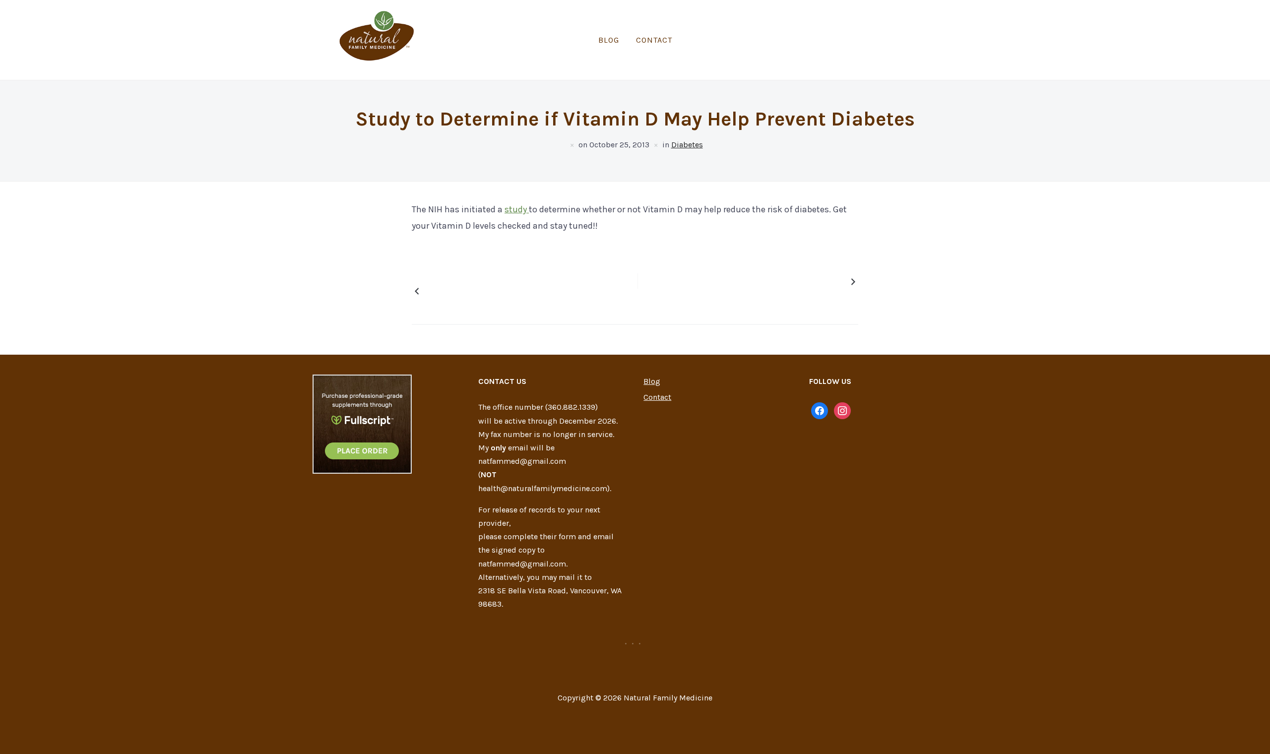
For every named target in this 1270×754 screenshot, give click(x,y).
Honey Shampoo (815, 281)
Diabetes (687, 144)
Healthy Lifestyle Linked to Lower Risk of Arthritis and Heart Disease (473, 291)
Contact (654, 40)
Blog (608, 40)
